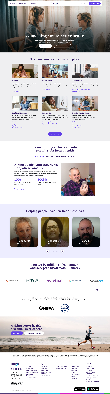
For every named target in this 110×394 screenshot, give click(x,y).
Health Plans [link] (44, 370)
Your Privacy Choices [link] (92, 375)
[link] (84, 3)
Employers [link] (44, 368)
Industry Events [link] (75, 374)
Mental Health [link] (30, 368)
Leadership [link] (74, 370)
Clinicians (33, 3)
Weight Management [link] (32, 370)
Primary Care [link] (29, 380)
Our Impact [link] (74, 368)
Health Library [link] (90, 368)
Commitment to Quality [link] (62, 366)
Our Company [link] (75, 366)
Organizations (23, 3)
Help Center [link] (89, 370)
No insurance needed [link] (62, 46)
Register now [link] (95, 3)
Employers (49, 156)
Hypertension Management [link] (29, 375)
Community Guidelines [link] (92, 381)
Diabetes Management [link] (32, 372)
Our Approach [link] (45, 366)
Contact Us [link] (89, 366)
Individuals (13, 3)
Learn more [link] (20, 189)
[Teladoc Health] (54, 3)
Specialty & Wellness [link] (32, 377)
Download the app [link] (32, 333)
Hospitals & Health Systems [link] (46, 373)
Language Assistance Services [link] (92, 378)
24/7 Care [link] (29, 366)
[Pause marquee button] (97, 290)
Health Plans (39, 156)
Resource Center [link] (45, 375)
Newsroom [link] (74, 376)
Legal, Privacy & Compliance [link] (90, 373)
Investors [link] (73, 378)
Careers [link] (73, 372)
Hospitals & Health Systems (65, 156)
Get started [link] (16, 333)
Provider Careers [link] (60, 368)
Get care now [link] (45, 46)
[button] (47, 251)
